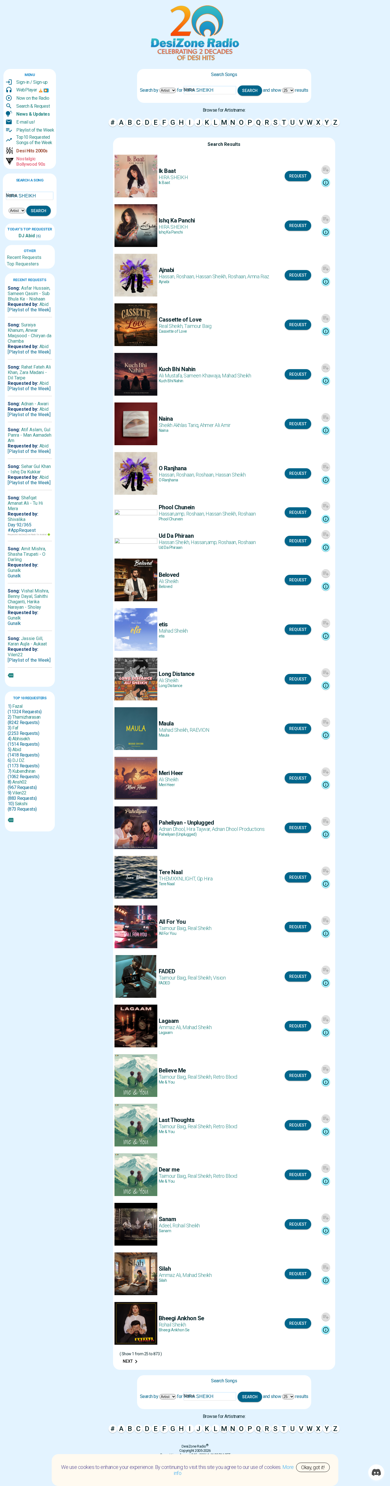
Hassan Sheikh (230, 475)
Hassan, (167, 276)
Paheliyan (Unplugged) (178, 834)
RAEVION (200, 730)
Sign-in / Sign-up (32, 82)
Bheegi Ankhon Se (174, 1330)
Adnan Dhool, (173, 829)
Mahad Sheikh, (174, 730)
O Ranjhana (168, 480)
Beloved (165, 586)
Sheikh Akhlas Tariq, (179, 425)
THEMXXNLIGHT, (178, 879)
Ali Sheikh (168, 581)
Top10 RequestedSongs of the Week (34, 139)
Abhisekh (21, 738)
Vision (219, 978)
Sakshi (21, 803)
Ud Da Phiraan (170, 547)
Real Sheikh (200, 928)
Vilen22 (15, 654)
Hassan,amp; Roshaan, (182, 514)
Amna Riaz (258, 276)
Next (131, 1361)
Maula (164, 735)
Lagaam (166, 1032)
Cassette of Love (173, 331)
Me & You (167, 1082)
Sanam (165, 1231)
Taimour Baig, (173, 928)
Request (298, 176)
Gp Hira (205, 879)
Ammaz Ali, (171, 1027)
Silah (163, 1280)
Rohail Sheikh (186, 1226)
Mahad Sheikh (236, 376)
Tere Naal (167, 884)
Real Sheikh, (171, 326)
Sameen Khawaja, (203, 376)
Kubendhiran (23, 771)
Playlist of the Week (35, 130)
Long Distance (170, 685)
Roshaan (247, 514)
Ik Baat (164, 182)
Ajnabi (164, 281)
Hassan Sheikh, (212, 276)
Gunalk (14, 570)
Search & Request (33, 106)
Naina (163, 430)
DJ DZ (18, 760)
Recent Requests (24, 257)
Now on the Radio (32, 98)
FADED (164, 983)
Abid (29, 235)
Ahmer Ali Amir (215, 425)
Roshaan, (186, 276)
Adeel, (166, 1226)
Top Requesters (23, 264)
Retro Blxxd (225, 1077)
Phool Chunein (171, 519)
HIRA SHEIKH (173, 177)
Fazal (17, 706)
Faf (15, 728)
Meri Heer (167, 784)
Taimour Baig (197, 326)
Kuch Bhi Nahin (171, 381)
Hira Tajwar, (199, 829)
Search (38, 211)
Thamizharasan (26, 717)
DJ (21, 235)
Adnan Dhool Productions (238, 829)
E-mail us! (25, 122)
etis (162, 636)
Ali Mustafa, (171, 376)
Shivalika (16, 519)
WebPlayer (26, 90)
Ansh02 (19, 782)
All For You (167, 933)
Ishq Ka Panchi (171, 232)
